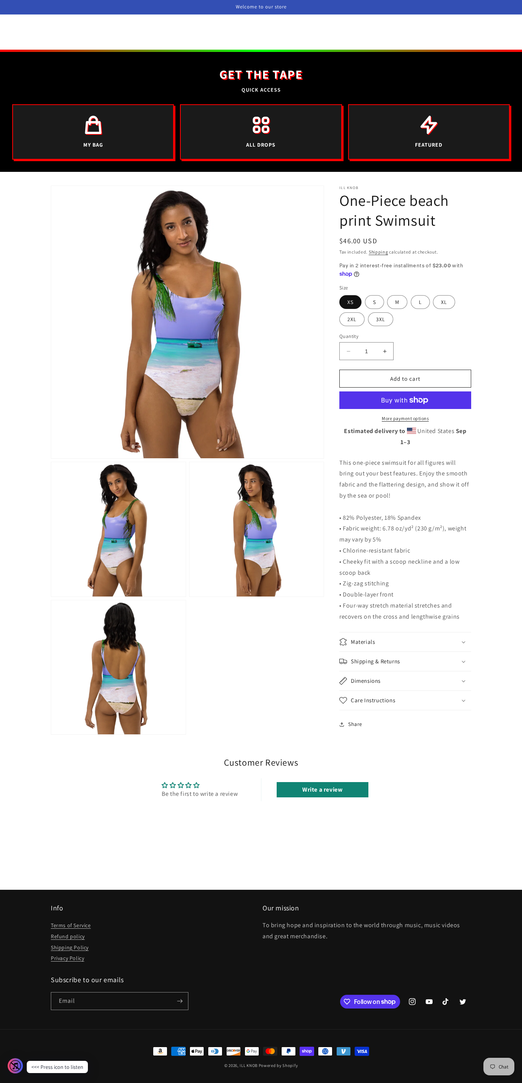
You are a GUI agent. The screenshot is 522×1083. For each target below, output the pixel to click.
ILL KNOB (249, 1065)
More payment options (405, 418)
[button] (405, 641)
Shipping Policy (70, 947)
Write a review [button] (322, 790)
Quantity (348, 336)
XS (350, 302)
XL (444, 302)
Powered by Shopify (278, 1065)
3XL (380, 319)
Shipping (378, 252)
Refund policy (68, 936)
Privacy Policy (67, 958)
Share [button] (355, 724)
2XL (352, 319)
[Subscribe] (179, 1001)
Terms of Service (71, 925)
